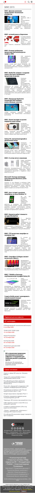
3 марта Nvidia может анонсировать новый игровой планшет (16, 297)
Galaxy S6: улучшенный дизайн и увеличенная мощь (15, 139)
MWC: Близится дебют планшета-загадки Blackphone (16, 215)
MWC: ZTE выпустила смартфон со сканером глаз (16, 234)
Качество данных (20, 472)
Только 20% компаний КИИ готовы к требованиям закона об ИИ (14, 377)
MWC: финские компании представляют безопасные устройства (13, 12)
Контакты (6, 432)
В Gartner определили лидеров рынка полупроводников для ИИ (15, 396)
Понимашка (18, 466)
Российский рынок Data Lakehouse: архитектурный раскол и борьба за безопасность (14, 382)
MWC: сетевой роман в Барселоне (16, 34)
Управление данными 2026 (12, 346)
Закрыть (24, 491)
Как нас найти (26, 430)
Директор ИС (11, 462)
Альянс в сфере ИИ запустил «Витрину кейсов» (15, 373)
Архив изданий (26, 432)
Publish (10, 464)
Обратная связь (18, 430)
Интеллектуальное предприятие (17, 474)
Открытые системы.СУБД (18, 460)
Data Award (9, 468)
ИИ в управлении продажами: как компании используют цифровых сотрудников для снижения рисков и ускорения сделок (15, 357)
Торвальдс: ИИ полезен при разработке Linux (17, 400)
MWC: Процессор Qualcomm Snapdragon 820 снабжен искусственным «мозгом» (14, 100)
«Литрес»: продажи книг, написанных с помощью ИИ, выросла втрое (15, 411)
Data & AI (10, 472)
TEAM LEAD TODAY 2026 (11, 330)
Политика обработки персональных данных (17, 433)
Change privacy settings (16, 435)
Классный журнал (22, 464)
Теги (20, 432)
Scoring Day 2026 (9, 341)
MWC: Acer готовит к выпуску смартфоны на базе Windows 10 (15, 193)
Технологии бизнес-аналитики (17, 470)
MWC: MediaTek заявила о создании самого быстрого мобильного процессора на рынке (16, 74)
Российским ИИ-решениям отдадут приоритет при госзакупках (17, 414)
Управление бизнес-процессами (17, 476)
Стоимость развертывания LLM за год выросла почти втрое (15, 407)
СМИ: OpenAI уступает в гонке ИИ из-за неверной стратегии (16, 403)
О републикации (14, 432)
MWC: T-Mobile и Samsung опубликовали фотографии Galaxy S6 (17, 275)
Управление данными (21, 468)
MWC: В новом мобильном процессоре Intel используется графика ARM (14, 52)
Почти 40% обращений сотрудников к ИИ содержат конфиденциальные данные (16, 386)
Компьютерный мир (18, 458)
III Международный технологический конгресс (17, 325)
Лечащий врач (24, 462)
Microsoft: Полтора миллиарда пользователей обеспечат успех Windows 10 (15, 178)
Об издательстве (8, 430)
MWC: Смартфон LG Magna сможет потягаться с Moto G (16, 257)
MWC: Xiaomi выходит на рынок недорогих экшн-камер (15, 120)
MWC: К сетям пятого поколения (15, 158)
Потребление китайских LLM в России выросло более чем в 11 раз (15, 390)
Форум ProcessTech (9, 336)
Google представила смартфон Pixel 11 (16, 394)
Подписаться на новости (13, 317)
